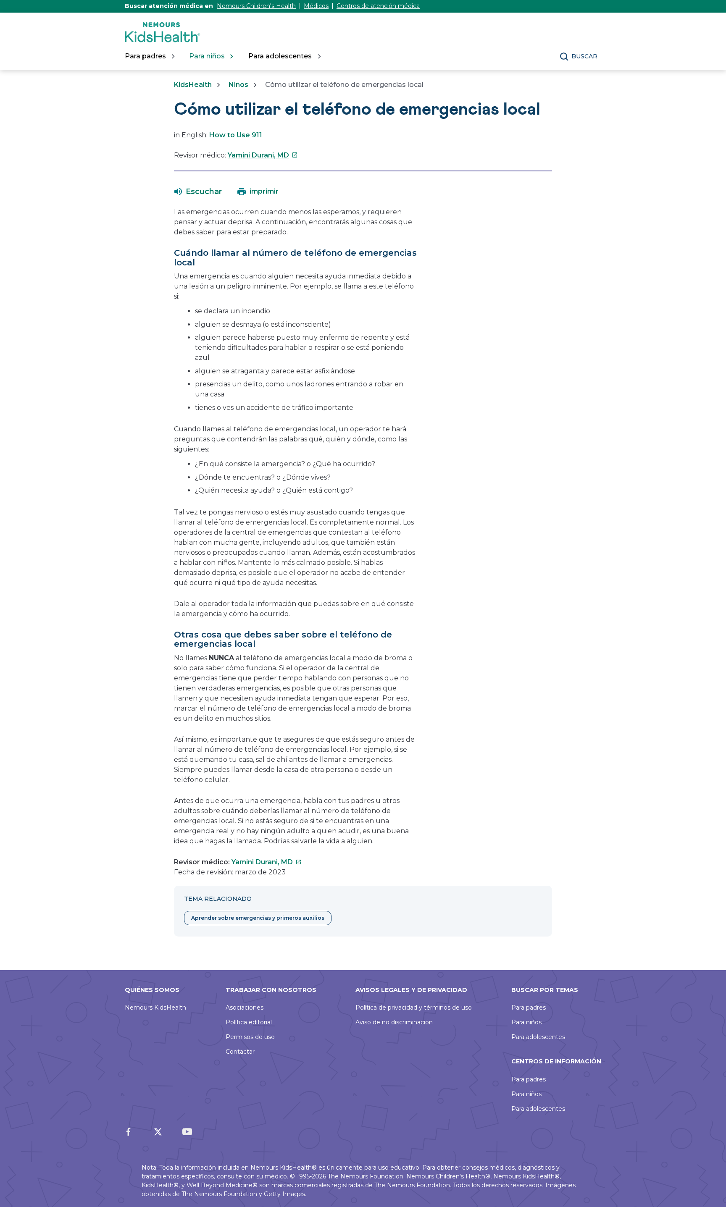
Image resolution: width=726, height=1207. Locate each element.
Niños (238, 85)
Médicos (316, 6)
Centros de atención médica (378, 6)
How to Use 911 (235, 135)
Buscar (584, 56)
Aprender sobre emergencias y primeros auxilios (257, 918)
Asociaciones (244, 1007)
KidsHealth (193, 85)
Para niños (526, 1022)
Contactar (240, 1051)
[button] (198, 191)
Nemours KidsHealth (155, 1007)
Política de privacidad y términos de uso (413, 1007)
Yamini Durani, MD (263, 155)
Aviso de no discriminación (394, 1022)
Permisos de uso (250, 1037)
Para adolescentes (538, 1037)
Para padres (528, 1007)
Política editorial (249, 1022)
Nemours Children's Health (256, 6)
